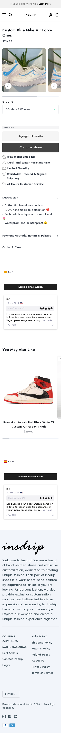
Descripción (10, 198)
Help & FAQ (39, 637)
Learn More (45, 3)
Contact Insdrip (12, 659)
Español (10, 694)
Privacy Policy (41, 667)
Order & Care (11, 247)
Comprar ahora (30, 147)
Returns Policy (41, 649)
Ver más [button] (47, 320)
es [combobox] (9, 271)
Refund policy (41, 655)
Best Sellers (10, 653)
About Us (38, 661)
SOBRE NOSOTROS (14, 647)
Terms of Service (43, 673)
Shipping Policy (42, 643)
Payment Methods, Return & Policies (26, 236)
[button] (30, 287)
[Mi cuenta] (49, 15)
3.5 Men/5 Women (18, 109)
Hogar (6, 665)
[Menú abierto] (3, 15)
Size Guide (9, 127)
